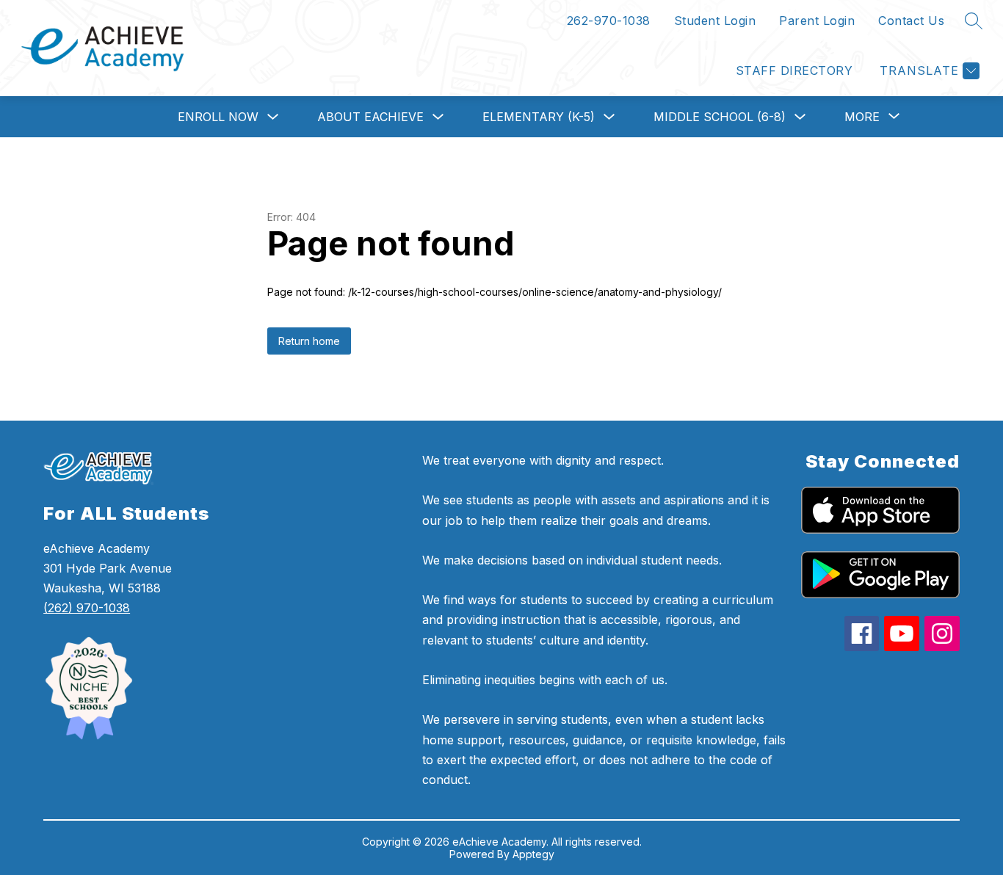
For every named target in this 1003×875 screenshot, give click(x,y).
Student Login (715, 20)
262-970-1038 (609, 20)
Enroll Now (218, 116)
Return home (309, 341)
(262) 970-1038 (86, 607)
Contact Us (911, 20)
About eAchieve (370, 116)
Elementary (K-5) (538, 116)
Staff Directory (794, 70)
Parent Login (817, 20)
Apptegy (533, 854)
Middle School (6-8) (719, 116)
